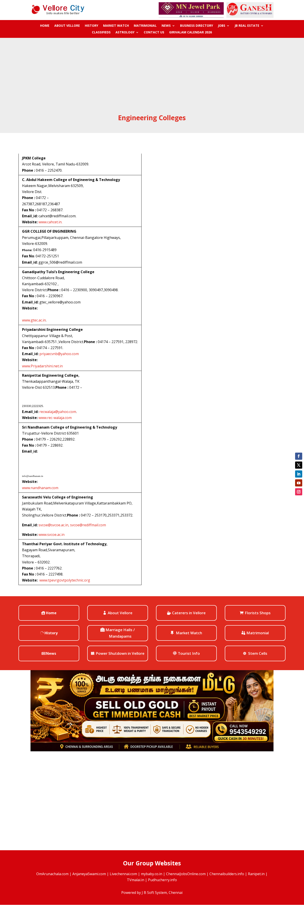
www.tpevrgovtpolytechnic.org (64, 580)
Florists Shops (258, 612)
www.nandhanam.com (40, 487)
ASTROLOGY (125, 32)
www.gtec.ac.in (34, 320)
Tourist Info (189, 653)
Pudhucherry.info (162, 879)
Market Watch (116, 26)
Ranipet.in (256, 873)
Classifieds (101, 32)
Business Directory (196, 26)
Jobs (221, 26)
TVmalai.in (135, 879)
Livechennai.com (123, 873)
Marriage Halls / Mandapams (120, 633)
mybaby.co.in (151, 873)
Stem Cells (257, 653)
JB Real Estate (247, 26)
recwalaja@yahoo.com (57, 411)
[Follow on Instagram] (298, 491)
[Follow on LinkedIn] (298, 474)
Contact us (154, 32)
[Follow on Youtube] (298, 482)
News (166, 26)
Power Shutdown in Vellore (120, 653)
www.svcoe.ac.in (52, 534)
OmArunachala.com (52, 873)
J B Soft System (154, 892)
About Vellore (67, 26)
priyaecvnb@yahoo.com (59, 353)
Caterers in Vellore (189, 612)
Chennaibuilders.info (226, 873)
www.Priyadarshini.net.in (42, 366)
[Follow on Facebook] (298, 456)
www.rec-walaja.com (55, 417)
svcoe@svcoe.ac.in (53, 525)
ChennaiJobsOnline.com (186, 873)
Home (44, 26)
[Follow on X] (298, 465)
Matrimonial (145, 26)
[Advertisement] (152, 80)
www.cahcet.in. (50, 222)
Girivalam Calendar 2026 (190, 32)
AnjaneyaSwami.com (89, 873)
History (91, 26)
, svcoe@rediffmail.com (87, 525)
